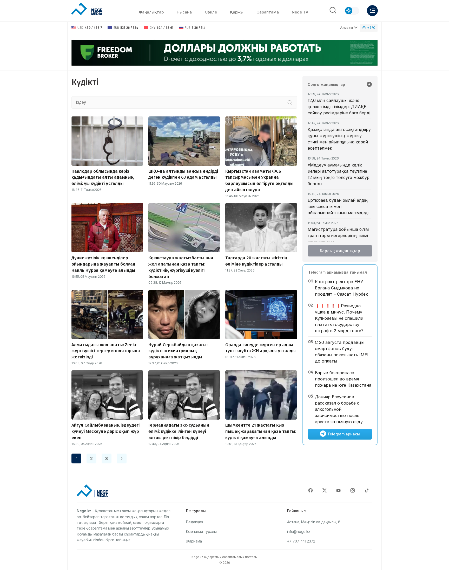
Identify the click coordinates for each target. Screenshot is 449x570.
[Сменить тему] (352, 11)
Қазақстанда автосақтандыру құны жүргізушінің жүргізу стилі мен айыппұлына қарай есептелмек (339, 139)
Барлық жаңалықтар (340, 250)
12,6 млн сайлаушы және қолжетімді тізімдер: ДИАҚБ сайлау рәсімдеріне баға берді (339, 106)
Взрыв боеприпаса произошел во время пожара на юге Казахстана (343, 379)
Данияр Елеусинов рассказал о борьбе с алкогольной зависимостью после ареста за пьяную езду (339, 409)
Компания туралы (201, 531)
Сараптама (267, 12)
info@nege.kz (298, 531)
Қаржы (236, 12)
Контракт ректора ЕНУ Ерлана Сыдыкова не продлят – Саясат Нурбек (341, 288)
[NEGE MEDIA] (86, 9)
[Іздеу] (289, 102)
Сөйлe (211, 12)
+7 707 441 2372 (301, 541)
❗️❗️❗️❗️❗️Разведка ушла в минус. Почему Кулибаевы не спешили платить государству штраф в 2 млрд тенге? (339, 318)
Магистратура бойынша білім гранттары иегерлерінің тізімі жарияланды (338, 235)
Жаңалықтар (151, 12)
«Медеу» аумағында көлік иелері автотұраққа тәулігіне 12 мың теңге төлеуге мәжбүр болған (338, 174)
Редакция (194, 522)
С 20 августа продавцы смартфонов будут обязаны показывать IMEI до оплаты (341, 352)
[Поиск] (333, 10)
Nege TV (300, 12)
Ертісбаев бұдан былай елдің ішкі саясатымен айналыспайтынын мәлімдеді (338, 206)
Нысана (184, 12)
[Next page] (122, 458)
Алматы (346, 28)
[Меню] (372, 10)
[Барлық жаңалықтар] (369, 84)
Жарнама (194, 541)
